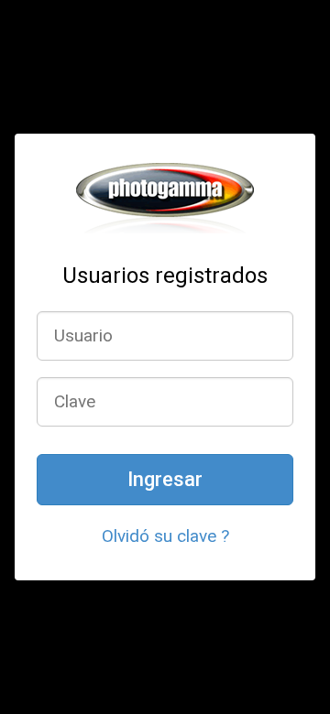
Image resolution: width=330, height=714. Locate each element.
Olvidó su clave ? (165, 535)
